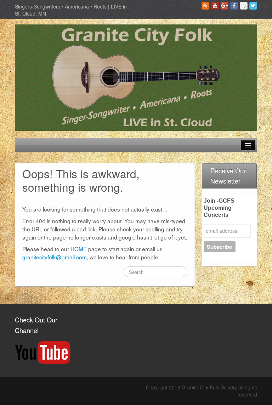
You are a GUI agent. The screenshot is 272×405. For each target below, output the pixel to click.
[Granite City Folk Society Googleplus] (224, 6)
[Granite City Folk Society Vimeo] (244, 6)
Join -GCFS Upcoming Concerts (219, 208)
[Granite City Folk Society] (136, 76)
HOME (78, 249)
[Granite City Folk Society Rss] (205, 6)
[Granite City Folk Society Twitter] (253, 6)
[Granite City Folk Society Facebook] (234, 6)
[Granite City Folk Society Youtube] (215, 6)
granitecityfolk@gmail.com (54, 257)
